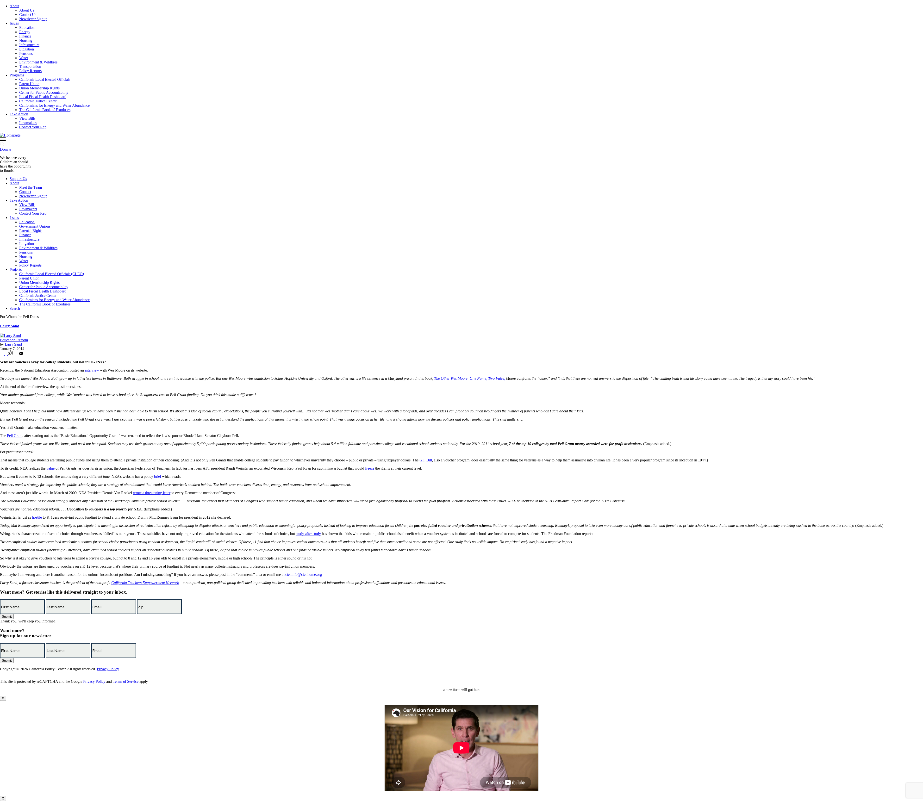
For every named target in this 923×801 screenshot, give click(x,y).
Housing (25, 40)
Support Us (18, 179)
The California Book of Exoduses (44, 110)
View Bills (27, 118)
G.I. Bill (425, 460)
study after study (308, 534)
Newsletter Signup (33, 19)
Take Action (19, 114)
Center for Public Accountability (43, 92)
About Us (26, 10)
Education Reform (14, 340)
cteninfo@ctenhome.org (303, 574)
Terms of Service (125, 681)
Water (23, 58)
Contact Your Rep (32, 127)
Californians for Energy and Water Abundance (54, 105)
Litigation (26, 49)
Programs (17, 75)
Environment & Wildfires (38, 62)
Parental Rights (30, 231)
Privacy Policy (108, 669)
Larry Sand (9, 326)
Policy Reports (30, 71)
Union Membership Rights (39, 88)
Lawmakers (28, 123)
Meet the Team (30, 187)
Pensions (26, 53)
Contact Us (27, 14)
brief (157, 476)
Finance (25, 36)
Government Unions (34, 226)
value (51, 468)
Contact (25, 192)
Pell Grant (14, 436)
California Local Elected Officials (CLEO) (51, 274)
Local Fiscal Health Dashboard (42, 97)
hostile (37, 517)
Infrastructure (29, 45)
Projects (16, 269)
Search (15, 308)
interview (92, 370)
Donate (5, 149)
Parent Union (29, 84)
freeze (369, 468)
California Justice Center (37, 101)
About (14, 6)
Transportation (30, 66)
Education (27, 27)
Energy (24, 32)
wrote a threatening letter (151, 493)
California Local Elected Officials (44, 79)
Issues (14, 23)
